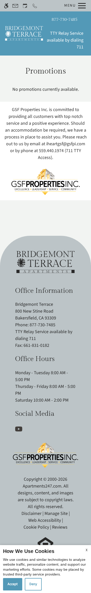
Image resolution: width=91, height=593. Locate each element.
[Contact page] (15, 5)
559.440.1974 (51, 151)
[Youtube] (19, 428)
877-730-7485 (64, 19)
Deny (33, 584)
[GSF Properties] (45, 179)
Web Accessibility (44, 520)
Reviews (59, 527)
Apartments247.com (42, 486)
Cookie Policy (36, 527)
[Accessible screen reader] (6, 5)
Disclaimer (31, 513)
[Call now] (34, 5)
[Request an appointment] (25, 5)
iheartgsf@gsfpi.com (65, 144)
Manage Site (56, 513)
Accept (13, 584)
